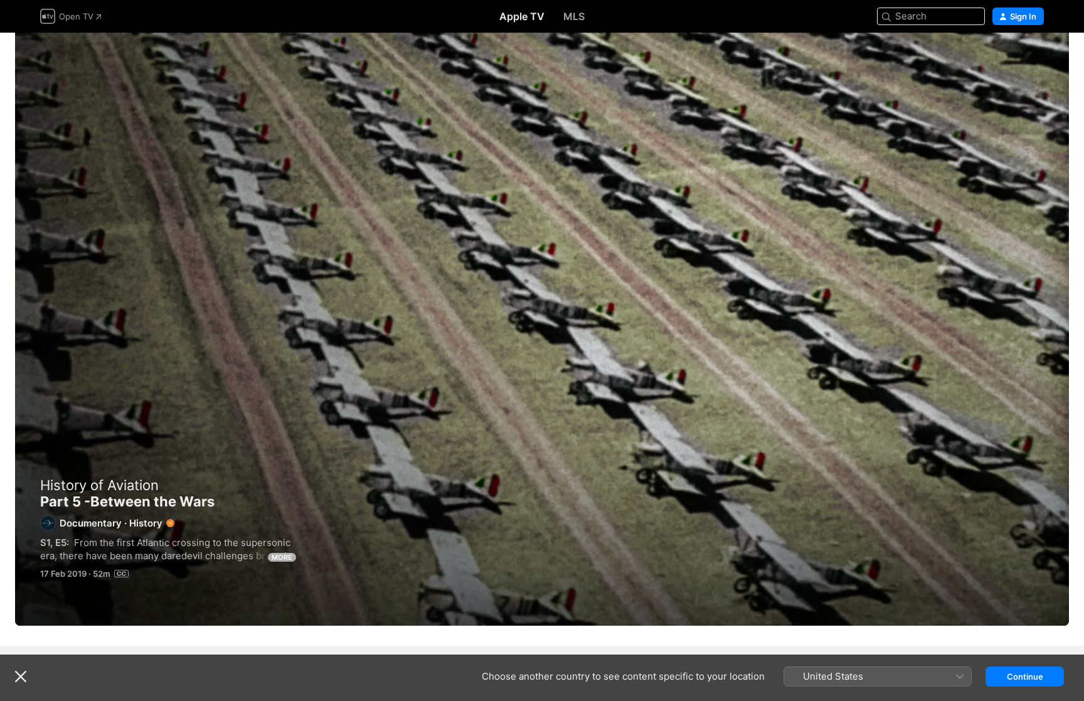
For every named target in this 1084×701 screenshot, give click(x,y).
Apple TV (522, 16)
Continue (1025, 677)
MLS (574, 16)
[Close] (20, 676)
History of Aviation (99, 485)
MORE (282, 557)
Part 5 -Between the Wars (542, 329)
